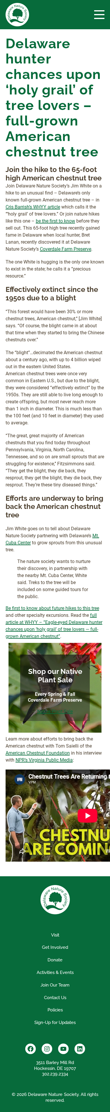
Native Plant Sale (55, 711)
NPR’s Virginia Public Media (44, 760)
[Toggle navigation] (99, 14)
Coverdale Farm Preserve (65, 249)
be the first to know (55, 221)
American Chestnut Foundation (38, 753)
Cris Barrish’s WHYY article (33, 207)
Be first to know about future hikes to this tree (52, 608)
